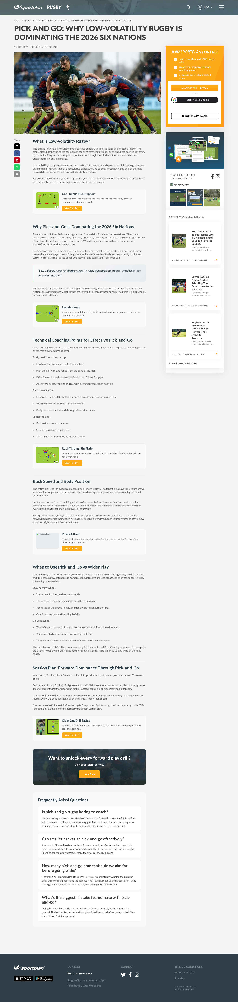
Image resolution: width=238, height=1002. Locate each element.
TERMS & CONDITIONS (188, 966)
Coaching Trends (44, 21)
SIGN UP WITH (195, 87)
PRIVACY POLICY (184, 972)
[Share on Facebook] (17, 153)
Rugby (27, 21)
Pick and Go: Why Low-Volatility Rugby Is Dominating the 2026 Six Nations (95, 21)
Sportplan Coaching (44, 47)
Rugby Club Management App (86, 980)
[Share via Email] (17, 174)
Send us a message (80, 973)
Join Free (89, 774)
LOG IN (208, 7)
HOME (17, 21)
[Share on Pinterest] (17, 160)
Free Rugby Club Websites (84, 985)
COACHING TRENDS (187, 363)
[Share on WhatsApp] (17, 167)
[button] (194, 116)
